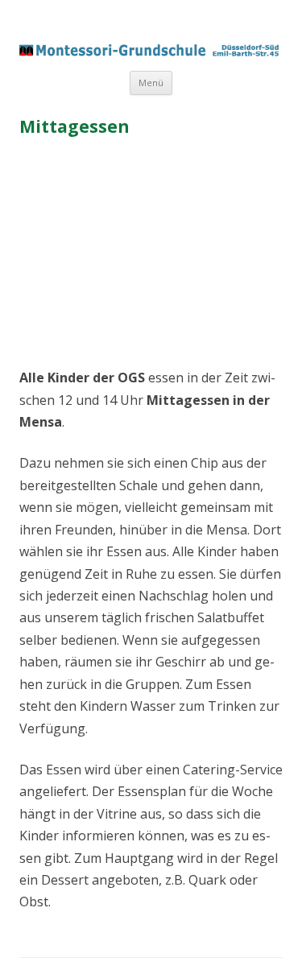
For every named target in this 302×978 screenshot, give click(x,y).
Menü (151, 82)
